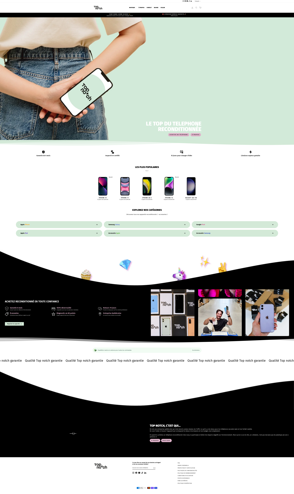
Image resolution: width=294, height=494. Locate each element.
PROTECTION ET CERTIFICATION (186, 468)
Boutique (132, 7)
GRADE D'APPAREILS (183, 465)
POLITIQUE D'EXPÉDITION (185, 483)
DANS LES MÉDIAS (182, 480)
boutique (166, 440)
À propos (141, 7)
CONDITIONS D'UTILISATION (185, 475)
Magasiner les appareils (13, 323)
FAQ (179, 463)
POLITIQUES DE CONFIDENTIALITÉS (187, 470)
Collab (163, 7)
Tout (147, 170)
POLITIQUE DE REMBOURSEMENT (187, 473)
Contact (149, 7)
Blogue (156, 7)
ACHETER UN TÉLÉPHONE (179, 134)
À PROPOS (195, 134)
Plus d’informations (196, 350)
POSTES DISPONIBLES (183, 478)
